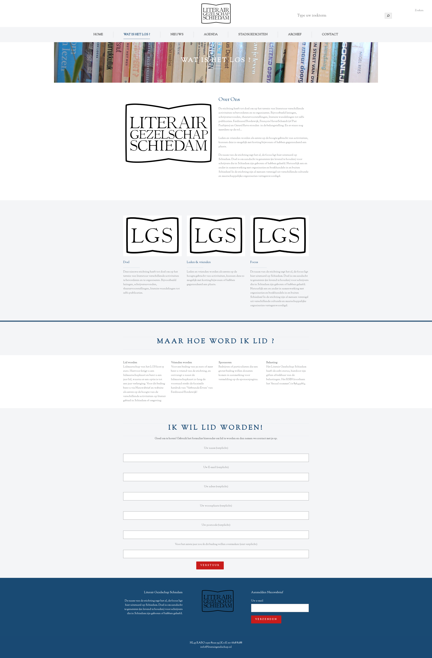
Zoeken (419, 10)
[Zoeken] (388, 16)
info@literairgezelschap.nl (216, 647)
